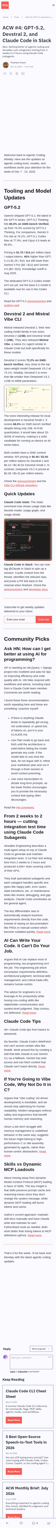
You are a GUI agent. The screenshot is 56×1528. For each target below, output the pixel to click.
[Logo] (5, 5)
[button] (14, 1420)
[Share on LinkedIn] (23, 73)
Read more (43, 931)
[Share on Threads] (17, 73)
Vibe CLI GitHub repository (20, 485)
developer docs (38, 589)
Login (12, 1371)
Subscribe (22, 1371)
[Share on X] (11, 73)
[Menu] (53, 5)
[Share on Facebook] (4, 73)
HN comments (25, 807)
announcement (36, 301)
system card (11, 305)
